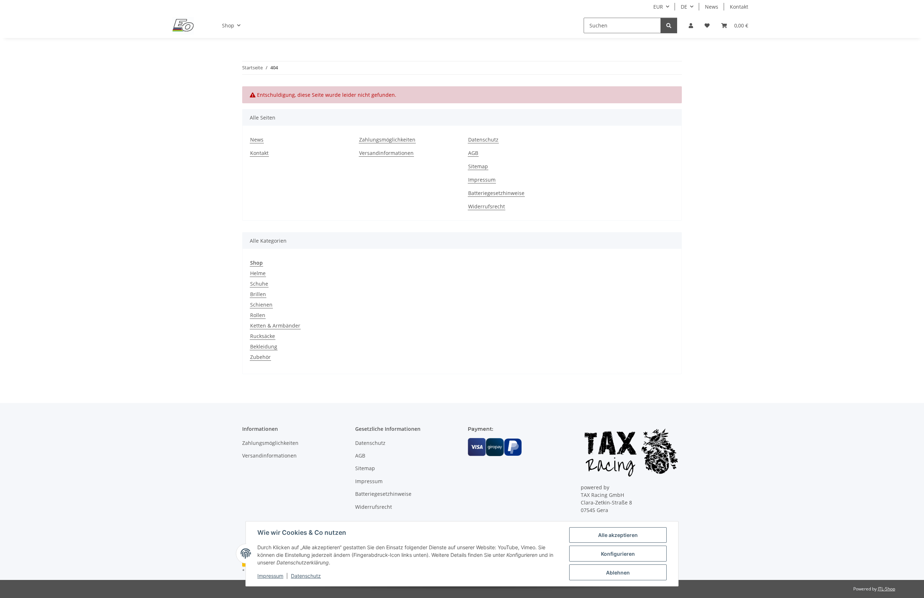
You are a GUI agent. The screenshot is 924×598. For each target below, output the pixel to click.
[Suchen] (669, 25)
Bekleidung (263, 346)
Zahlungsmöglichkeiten (387, 139)
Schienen (261, 304)
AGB (473, 153)
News (711, 6)
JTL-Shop (886, 589)
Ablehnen (618, 572)
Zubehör (260, 357)
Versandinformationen (386, 153)
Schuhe (259, 283)
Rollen (257, 315)
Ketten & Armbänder (275, 325)
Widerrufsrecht (486, 206)
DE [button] (684, 6)
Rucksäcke (262, 336)
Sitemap (478, 166)
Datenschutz (306, 576)
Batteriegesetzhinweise (496, 193)
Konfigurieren (618, 554)
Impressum (270, 576)
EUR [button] (658, 6)
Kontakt (739, 6)
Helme (258, 273)
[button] (691, 25)
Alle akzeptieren (618, 535)
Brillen (258, 294)
